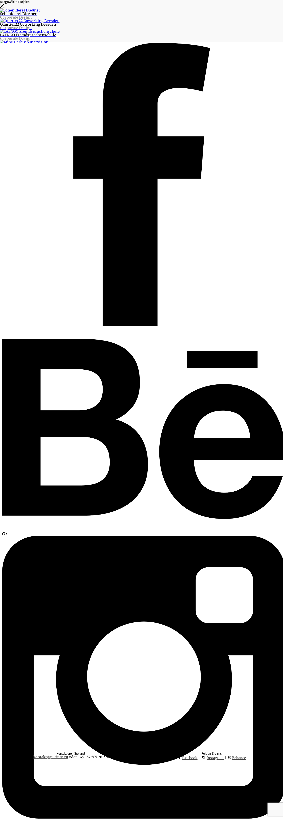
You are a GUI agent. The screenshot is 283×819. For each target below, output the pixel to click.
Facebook (189, 758)
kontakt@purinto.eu (50, 757)
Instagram (215, 758)
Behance (239, 758)
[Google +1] (4, 534)
